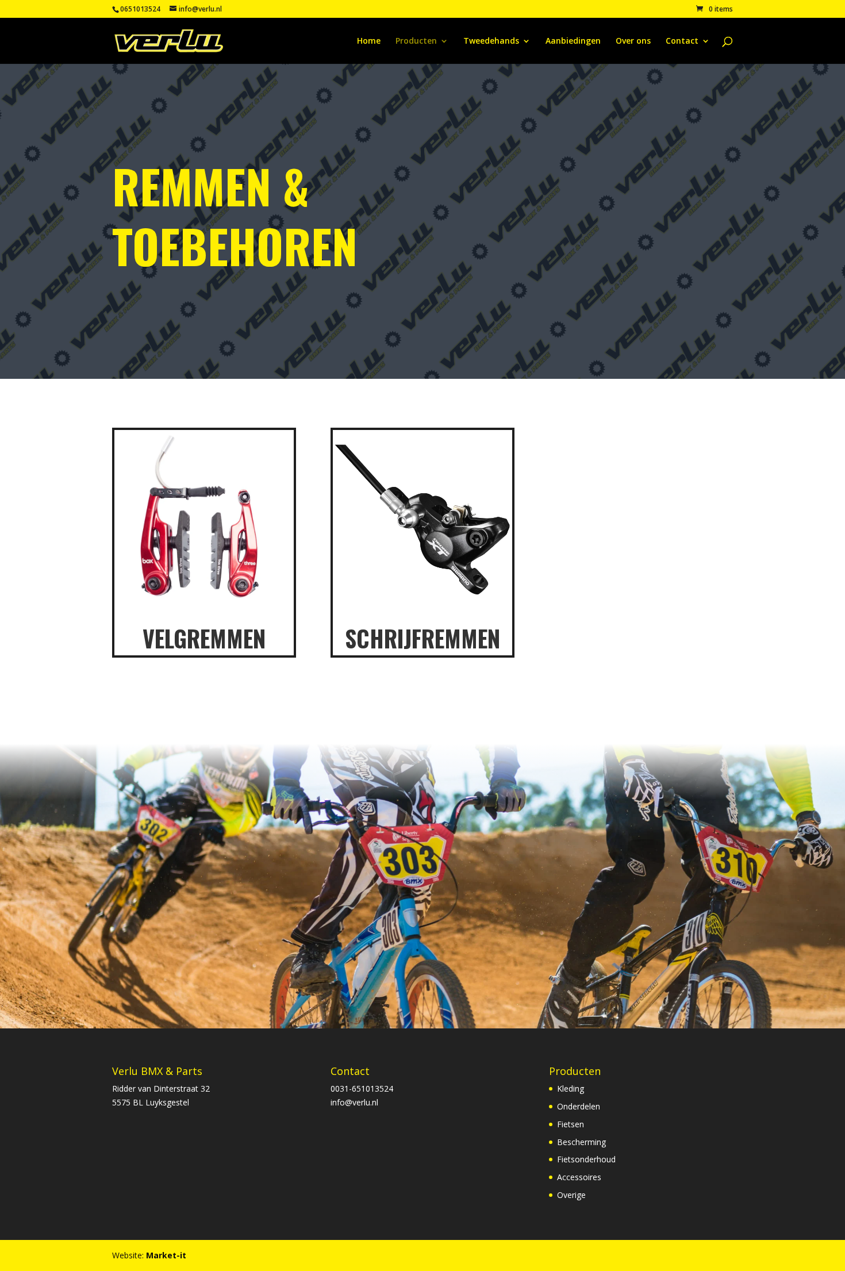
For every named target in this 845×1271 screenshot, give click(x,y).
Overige (571, 1194)
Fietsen (570, 1124)
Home (369, 41)
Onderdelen (578, 1106)
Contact (682, 41)
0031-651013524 (362, 1088)
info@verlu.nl (354, 1102)
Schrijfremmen (422, 638)
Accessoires (579, 1177)
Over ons (633, 41)
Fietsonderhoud (586, 1159)
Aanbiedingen (573, 41)
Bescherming (581, 1141)
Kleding (570, 1088)
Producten (416, 41)
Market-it (166, 1255)
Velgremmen (204, 638)
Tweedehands (491, 41)
